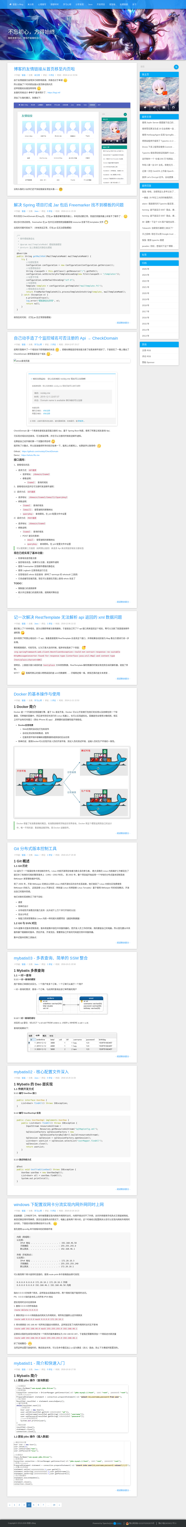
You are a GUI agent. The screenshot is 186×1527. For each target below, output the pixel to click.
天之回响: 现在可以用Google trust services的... (160, 234)
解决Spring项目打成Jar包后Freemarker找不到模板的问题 (69, 205)
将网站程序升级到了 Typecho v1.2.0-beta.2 (160, 141)
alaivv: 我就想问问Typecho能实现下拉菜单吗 (160, 204)
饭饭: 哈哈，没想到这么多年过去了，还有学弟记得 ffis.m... (160, 191)
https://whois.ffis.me (30, 455)
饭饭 (24, 75)
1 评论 (49, 624)
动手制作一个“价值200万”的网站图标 (159, 159)
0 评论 (49, 211)
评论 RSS (146, 356)
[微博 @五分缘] (154, 107)
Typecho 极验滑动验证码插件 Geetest (159, 153)
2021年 (145, 287)
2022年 (145, 281)
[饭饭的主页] (145, 107)
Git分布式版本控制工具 (35, 848)
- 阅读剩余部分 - (123, 323)
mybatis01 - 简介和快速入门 (39, 1363)
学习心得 (67, 4)
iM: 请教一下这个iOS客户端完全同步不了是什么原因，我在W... (160, 222)
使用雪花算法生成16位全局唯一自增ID (160, 128)
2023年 (145, 275)
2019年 (145, 299)
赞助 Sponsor (148, 362)
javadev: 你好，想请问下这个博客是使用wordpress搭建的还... (160, 246)
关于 (134, 4)
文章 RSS (146, 350)
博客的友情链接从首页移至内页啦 (44, 69)
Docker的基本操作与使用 (37, 694)
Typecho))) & (108, 1523)
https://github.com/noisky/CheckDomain (40, 451)
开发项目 (101, 4)
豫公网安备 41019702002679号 (141, 1523)
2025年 (145, 269)
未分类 (31, 4)
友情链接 (124, 4)
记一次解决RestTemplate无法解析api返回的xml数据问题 (68, 617)
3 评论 (51, 75)
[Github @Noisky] (173, 107)
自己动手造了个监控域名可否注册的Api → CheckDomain (66, 338)
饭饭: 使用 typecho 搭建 (153, 240)
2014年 (145, 330)
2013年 (145, 336)
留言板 (112, 4)
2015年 (145, 324)
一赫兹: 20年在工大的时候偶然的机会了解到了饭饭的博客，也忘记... (160, 197)
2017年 (145, 311)
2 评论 (53, 345)
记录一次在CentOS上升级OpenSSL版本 (160, 171)
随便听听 (55, 4)
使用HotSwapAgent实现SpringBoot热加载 (160, 135)
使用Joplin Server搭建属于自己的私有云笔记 (160, 122)
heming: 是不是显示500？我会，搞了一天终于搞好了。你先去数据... (160, 210)
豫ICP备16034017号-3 (167, 1523)
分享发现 (80, 4)
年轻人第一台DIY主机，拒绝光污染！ (159, 165)
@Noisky (159, 103)
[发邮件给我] (164, 107)
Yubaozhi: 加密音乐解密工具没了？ (158, 228)
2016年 (145, 317)
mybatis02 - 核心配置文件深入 (41, 1072)
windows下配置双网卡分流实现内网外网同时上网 (59, 1204)
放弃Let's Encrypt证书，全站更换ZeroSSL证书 (160, 177)
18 (54, 1505)
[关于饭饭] (156, 86)
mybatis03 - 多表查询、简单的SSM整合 (51, 958)
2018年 (145, 305)
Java (90, 4)
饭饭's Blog (18, 4)
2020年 (145, 293)
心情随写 (42, 4)
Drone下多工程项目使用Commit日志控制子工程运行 (160, 147)
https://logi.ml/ (54, 92)
